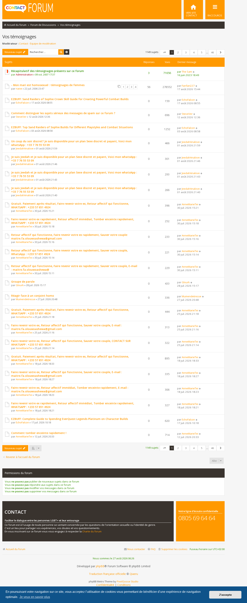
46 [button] (212, 52)
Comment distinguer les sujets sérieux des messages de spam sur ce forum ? (63, 113)
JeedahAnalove (25, 148)
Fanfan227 (188, 85)
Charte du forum (92, 531)
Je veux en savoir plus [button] (34, 597)
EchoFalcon (22, 102)
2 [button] (178, 52)
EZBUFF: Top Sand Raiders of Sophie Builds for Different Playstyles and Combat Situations (72, 127)
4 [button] (194, 52)
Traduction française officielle (107, 574)
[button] (164, 52)
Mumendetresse (25, 299)
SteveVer (21, 116)
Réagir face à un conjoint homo (32, 295)
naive (19, 88)
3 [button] (186, 52)
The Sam (187, 71)
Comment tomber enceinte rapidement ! (38, 433)
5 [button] (201, 52)
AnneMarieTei (24, 211)
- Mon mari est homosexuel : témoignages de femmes (48, 85)
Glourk (20, 285)
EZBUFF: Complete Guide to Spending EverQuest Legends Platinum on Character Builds (69, 419)
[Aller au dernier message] (194, 71)
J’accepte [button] (225, 594)
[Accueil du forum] (29, 9)
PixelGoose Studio (127, 581)
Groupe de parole (23, 281)
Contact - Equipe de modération (37, 43)
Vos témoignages (19, 36)
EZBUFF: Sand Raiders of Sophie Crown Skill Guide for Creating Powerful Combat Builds (70, 99)
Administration (24, 74)
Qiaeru (134, 574)
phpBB (100, 566)
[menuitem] (193, 9)
